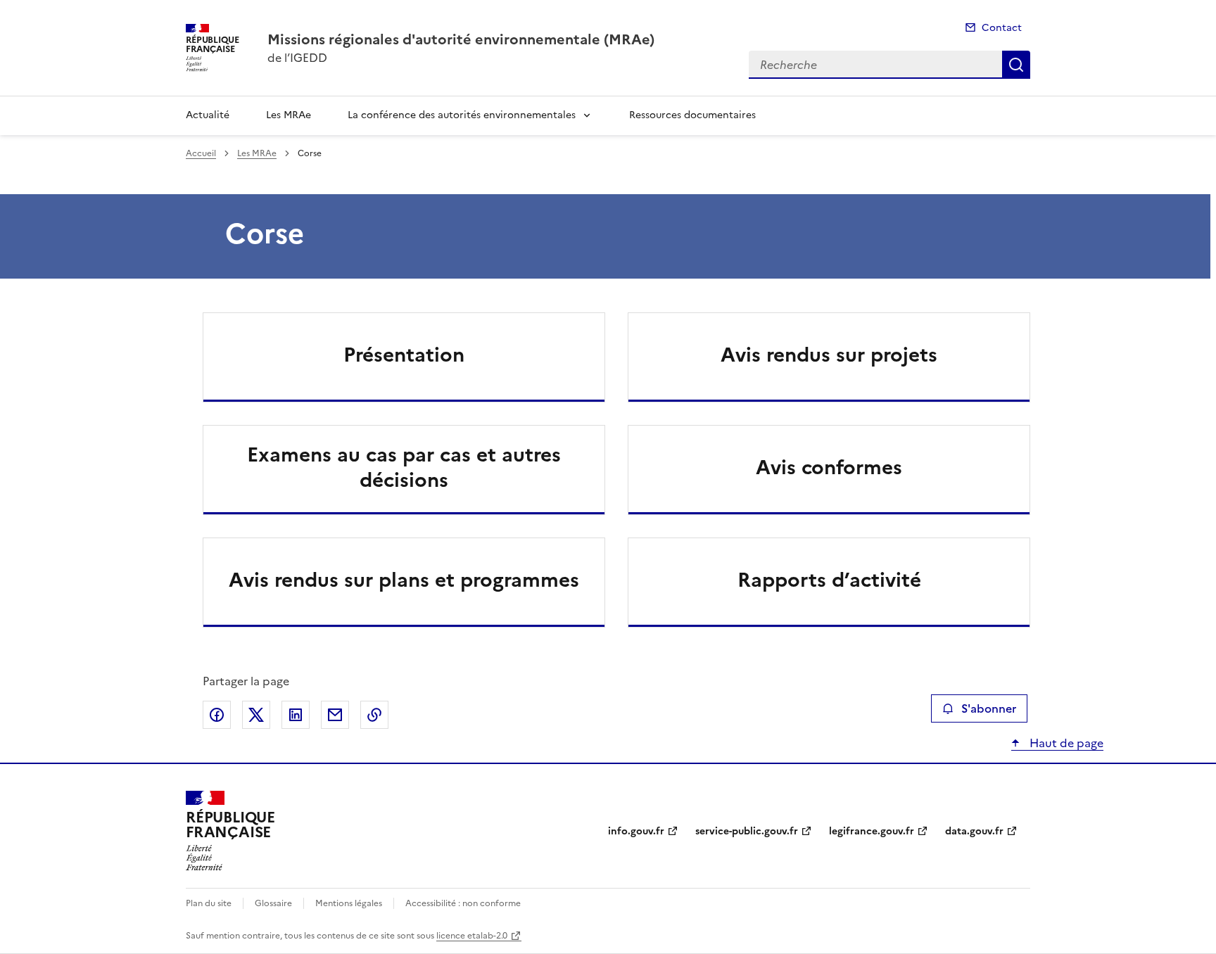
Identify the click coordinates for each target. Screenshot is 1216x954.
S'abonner (988, 708)
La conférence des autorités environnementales (462, 115)
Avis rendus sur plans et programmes (404, 579)
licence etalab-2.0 (471, 935)
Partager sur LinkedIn (295, 715)
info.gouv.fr (636, 831)
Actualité (207, 115)
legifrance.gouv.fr (871, 831)
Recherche (1016, 65)
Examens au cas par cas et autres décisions (404, 467)
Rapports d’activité (829, 579)
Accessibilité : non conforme (463, 903)
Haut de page (1065, 742)
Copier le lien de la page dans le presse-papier (374, 715)
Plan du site (209, 903)
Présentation (403, 354)
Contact (1002, 27)
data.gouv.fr (974, 831)
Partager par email (335, 715)
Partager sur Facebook (217, 715)
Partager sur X (256, 715)
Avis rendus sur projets (829, 354)
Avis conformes (829, 467)
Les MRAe (288, 115)
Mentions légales (348, 903)
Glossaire (273, 903)
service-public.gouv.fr (746, 831)
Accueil (201, 153)
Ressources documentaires (692, 115)
